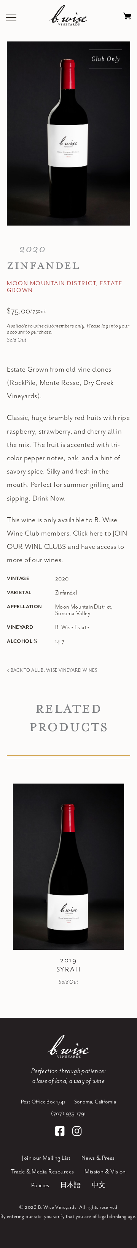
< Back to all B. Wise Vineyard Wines (52, 670)
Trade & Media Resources (42, 1172)
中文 (99, 1185)
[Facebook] (61, 1132)
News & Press (98, 1158)
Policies (40, 1185)
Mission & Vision (105, 1172)
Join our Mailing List (46, 1158)
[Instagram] (77, 1132)
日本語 (70, 1185)
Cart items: (127, 18)
